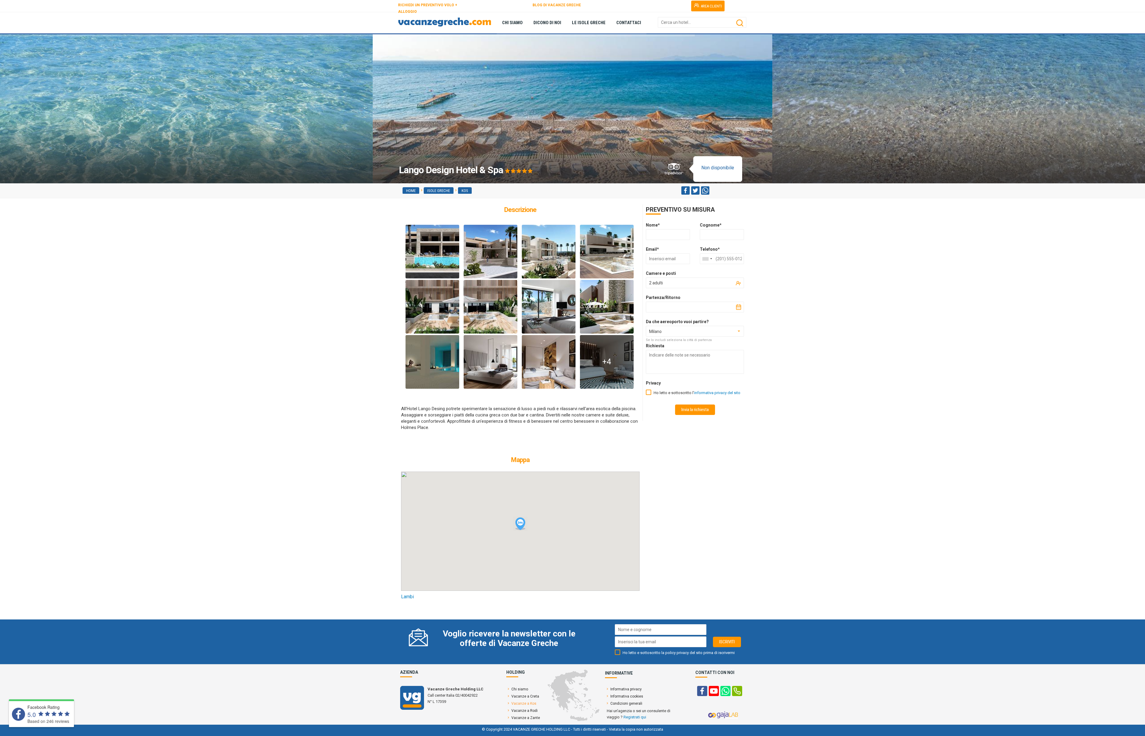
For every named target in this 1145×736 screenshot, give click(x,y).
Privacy (653, 383)
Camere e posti (661, 273)
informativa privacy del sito (717, 393)
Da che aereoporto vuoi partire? (677, 321)
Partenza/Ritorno (663, 297)
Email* (652, 249)
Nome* (653, 225)
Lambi (407, 596)
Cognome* (711, 225)
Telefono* (710, 249)
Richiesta (655, 345)
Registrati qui (634, 717)
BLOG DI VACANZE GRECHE (557, 5)
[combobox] (707, 259)
